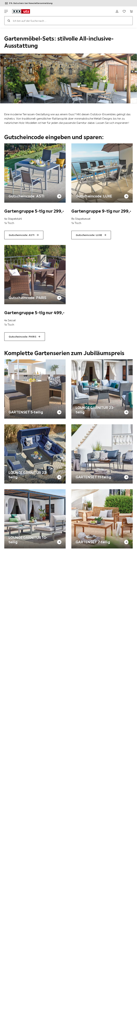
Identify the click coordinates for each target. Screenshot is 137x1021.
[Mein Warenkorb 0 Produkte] (131, 11)
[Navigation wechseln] (6, 11)
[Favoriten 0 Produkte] (124, 11)
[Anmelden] (117, 11)
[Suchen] (8, 20)
